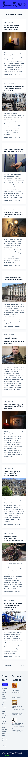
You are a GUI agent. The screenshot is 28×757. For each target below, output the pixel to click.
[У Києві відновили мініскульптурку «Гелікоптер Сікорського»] (14, 552)
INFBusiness (6, 755)
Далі (22, 665)
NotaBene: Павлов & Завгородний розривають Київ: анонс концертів (17, 691)
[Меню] (25, 4)
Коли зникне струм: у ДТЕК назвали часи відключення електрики (13, 406)
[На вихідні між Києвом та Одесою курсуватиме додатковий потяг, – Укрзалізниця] (14, 620)
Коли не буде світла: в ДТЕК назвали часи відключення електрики (14, 214)
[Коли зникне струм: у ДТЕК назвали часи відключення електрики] (14, 420)
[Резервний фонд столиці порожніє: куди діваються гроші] (14, 292)
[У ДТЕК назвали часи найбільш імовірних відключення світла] (14, 41)
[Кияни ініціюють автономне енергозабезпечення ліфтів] (14, 163)
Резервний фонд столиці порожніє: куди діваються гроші (13, 279)
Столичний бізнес (9, 22)
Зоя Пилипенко (16, 692)
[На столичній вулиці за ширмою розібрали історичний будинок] (14, 487)
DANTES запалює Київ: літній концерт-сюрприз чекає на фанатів (18, 725)
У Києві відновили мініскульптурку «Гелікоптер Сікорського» (13, 538)
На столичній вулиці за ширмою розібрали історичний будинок (12, 473)
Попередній (8, 665)
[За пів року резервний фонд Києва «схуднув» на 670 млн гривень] (14, 102)
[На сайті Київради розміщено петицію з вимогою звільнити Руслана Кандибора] (14, 355)
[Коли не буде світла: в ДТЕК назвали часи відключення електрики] (14, 227)
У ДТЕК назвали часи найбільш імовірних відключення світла (11, 27)
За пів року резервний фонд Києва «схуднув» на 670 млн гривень (14, 88)
